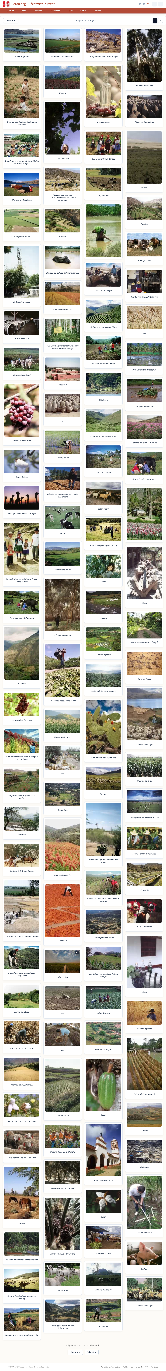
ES (144, 4)
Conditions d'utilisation (110, 1367)
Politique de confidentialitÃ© (135, 1367)
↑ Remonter (10, 20)
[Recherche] (154, 4)
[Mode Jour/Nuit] (160, 4)
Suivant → (91, 1352)
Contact (154, 1367)
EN (140, 4)
